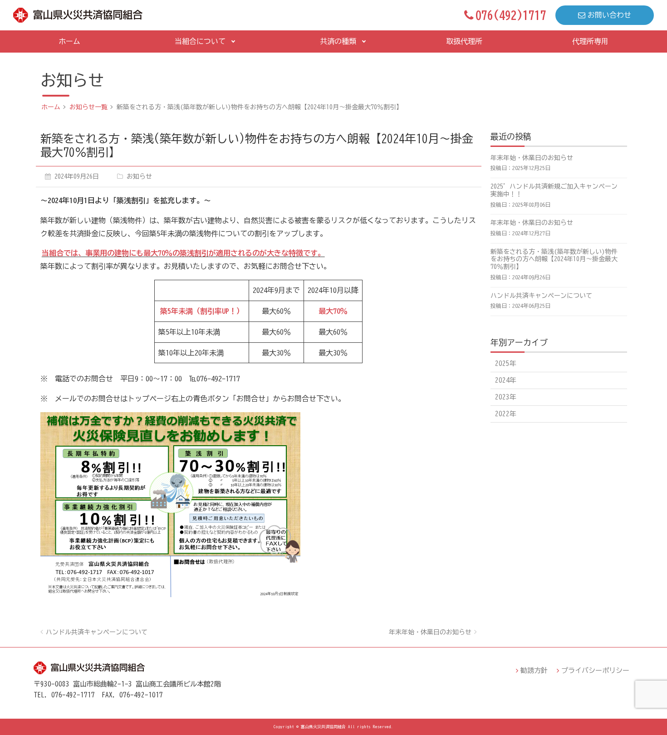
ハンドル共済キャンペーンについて (96, 632)
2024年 (505, 380)
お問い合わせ (609, 15)
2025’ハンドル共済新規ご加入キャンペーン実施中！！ (554, 190)
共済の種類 (338, 41)
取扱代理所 (464, 41)
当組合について (200, 41)
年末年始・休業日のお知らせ (430, 632)
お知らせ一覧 (88, 107)
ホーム (69, 41)
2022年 (505, 413)
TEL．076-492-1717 (64, 694)
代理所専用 (590, 41)
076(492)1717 (511, 15)
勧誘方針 (534, 670)
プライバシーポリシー (595, 670)
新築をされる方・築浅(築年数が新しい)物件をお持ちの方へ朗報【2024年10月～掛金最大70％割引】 (554, 259)
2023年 (505, 397)
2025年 (505, 363)
